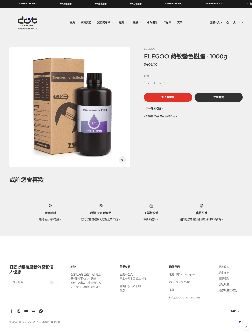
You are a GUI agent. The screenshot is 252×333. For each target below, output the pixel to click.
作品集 (167, 22)
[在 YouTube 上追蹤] (26, 311)
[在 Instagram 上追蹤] (19, 311)
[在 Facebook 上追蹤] (11, 311)
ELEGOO (149, 48)
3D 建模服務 (97, 3)
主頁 (72, 22)
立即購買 (218, 97)
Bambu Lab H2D (24, 3)
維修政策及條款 (227, 290)
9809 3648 (183, 282)
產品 (135, 22)
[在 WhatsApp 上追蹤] (41, 311)
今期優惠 (152, 22)
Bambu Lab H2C (170, 3)
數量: (147, 76)
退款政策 (223, 266)
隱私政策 (223, 284)
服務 (121, 22)
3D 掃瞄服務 (62, 3)
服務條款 (223, 278)
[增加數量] (160, 83)
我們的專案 (103, 22)
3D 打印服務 (132, 3)
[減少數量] (148, 83)
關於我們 (86, 22)
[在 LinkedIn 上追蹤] (34, 311)
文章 (179, 22)
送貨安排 (223, 272)
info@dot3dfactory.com (184, 297)
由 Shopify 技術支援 (49, 321)
